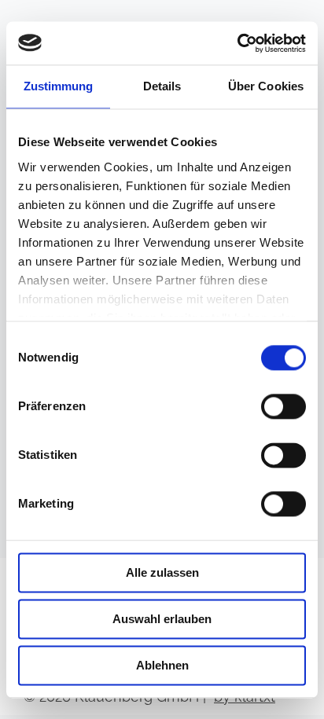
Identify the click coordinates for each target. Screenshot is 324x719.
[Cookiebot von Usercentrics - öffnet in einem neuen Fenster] (237, 43)
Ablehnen (162, 665)
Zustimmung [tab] (59, 86)
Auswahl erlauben (162, 618)
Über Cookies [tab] (266, 86)
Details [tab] (162, 86)
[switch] (283, 406)
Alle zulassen (162, 572)
